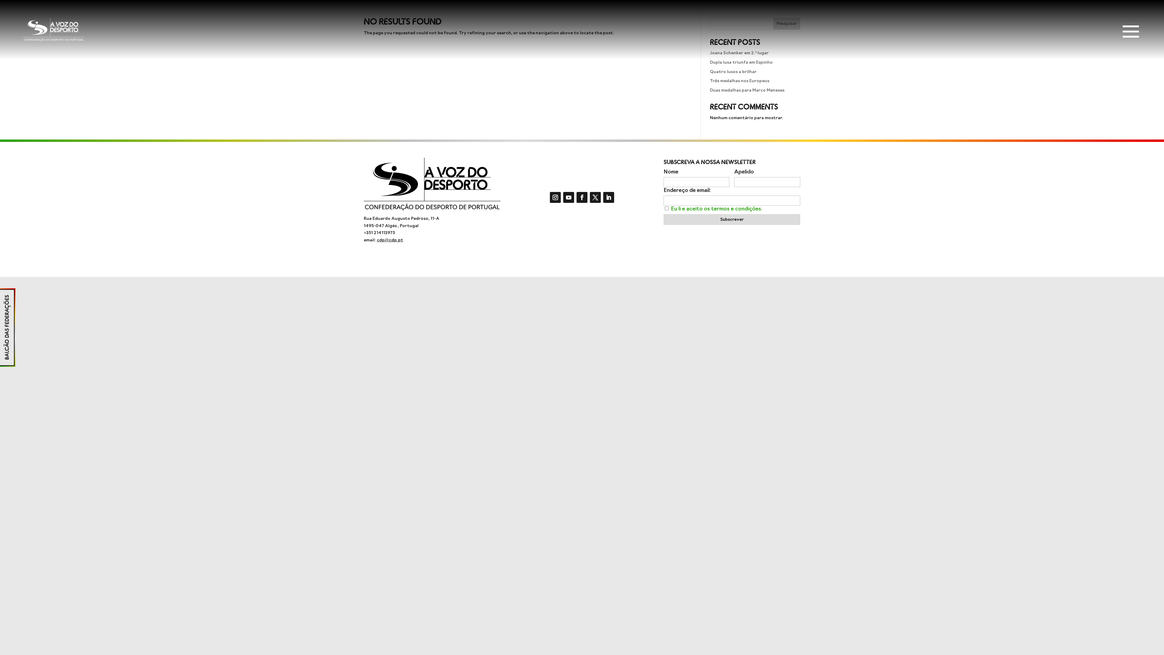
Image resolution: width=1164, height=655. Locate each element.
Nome (671, 172)
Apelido (744, 172)
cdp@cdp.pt (390, 240)
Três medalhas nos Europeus (739, 81)
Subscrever (732, 220)
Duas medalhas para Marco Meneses (747, 90)
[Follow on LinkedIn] (608, 197)
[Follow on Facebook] (582, 197)
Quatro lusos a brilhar (733, 72)
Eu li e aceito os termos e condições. (716, 209)
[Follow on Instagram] (555, 197)
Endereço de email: (687, 190)
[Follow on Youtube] (568, 197)
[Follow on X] (595, 197)
